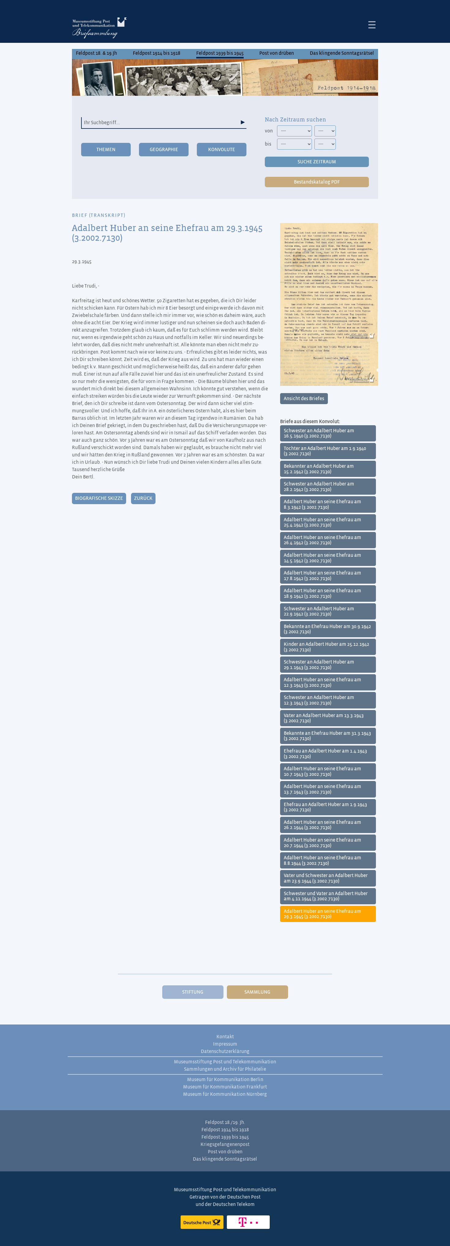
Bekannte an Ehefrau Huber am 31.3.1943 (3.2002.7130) (327, 736)
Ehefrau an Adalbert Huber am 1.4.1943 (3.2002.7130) (325, 754)
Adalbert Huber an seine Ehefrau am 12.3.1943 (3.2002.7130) (322, 682)
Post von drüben (276, 53)
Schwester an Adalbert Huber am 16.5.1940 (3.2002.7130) (319, 433)
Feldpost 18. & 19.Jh (96, 53)
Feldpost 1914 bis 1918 (156, 53)
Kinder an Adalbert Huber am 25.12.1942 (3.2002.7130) (326, 647)
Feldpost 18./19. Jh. (225, 1122)
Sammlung (257, 992)
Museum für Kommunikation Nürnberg (225, 1094)
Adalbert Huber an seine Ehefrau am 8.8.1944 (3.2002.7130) (322, 860)
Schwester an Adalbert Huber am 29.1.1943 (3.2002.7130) (319, 665)
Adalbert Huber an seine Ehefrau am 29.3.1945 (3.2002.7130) (322, 914)
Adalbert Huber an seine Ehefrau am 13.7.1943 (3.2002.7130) (322, 789)
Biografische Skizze (99, 498)
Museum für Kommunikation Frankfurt (225, 1086)
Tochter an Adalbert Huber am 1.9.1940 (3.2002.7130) (325, 451)
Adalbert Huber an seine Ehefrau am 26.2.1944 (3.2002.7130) (322, 825)
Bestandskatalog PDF (317, 182)
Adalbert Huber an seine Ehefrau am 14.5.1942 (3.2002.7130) (322, 558)
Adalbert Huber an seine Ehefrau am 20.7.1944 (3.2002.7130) (322, 843)
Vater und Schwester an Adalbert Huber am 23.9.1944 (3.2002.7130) (326, 878)
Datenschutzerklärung (225, 1051)
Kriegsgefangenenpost (225, 1144)
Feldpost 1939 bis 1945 (220, 53)
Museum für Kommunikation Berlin (225, 1079)
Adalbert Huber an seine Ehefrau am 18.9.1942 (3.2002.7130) (322, 593)
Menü (372, 25)
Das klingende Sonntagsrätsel (342, 53)
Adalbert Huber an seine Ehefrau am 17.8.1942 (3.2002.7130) (322, 576)
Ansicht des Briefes (304, 398)
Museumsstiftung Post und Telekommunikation (225, 1061)
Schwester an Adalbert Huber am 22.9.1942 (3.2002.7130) (319, 611)
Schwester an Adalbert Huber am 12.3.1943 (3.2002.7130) (319, 700)
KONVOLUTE (221, 149)
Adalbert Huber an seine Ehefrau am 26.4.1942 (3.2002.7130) (322, 540)
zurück (143, 498)
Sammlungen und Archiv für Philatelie (225, 1069)
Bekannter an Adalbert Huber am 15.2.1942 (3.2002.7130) (319, 469)
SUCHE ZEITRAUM (317, 161)
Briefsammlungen (99, 29)
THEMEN (105, 149)
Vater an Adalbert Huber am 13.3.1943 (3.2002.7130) (324, 718)
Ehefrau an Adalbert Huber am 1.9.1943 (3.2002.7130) (325, 807)
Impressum (225, 1044)
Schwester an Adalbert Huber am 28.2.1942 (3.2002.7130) (319, 487)
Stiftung (192, 992)
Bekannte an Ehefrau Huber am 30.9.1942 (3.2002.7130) (327, 629)
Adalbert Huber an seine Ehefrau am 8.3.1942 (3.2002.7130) (322, 504)
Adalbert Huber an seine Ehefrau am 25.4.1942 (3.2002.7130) (322, 522)
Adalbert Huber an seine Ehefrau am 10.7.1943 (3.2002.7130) (322, 771)
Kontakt (225, 1036)
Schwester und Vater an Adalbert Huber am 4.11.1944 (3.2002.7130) (326, 896)
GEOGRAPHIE (164, 149)
